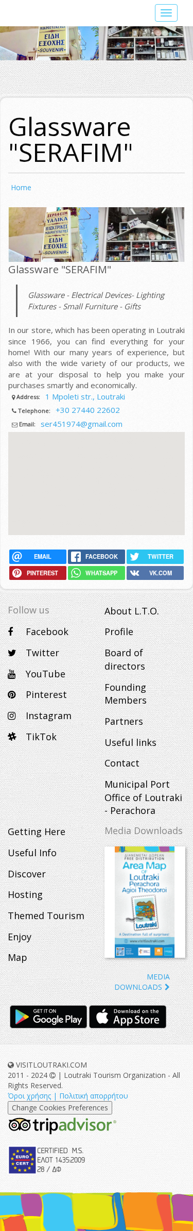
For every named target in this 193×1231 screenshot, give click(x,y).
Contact (121, 763)
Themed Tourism (46, 915)
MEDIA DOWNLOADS (142, 982)
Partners (123, 721)
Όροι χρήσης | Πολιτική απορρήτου (68, 1096)
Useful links (130, 742)
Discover (27, 874)
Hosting (25, 894)
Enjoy (19, 936)
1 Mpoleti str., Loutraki (85, 396)
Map (17, 957)
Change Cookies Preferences (60, 1107)
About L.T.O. (131, 611)
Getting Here (36, 831)
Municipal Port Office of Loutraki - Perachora (143, 797)
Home (21, 187)
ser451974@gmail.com (81, 424)
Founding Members (125, 694)
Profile (118, 631)
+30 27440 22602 (88, 410)
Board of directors (124, 659)
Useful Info (32, 852)
